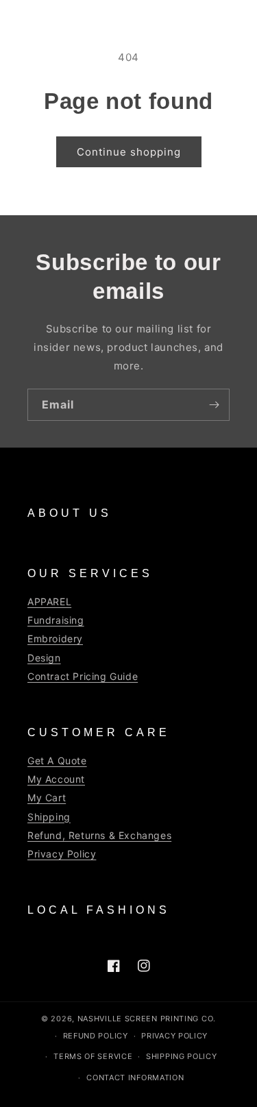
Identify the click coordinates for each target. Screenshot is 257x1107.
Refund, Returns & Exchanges (99, 835)
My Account (56, 779)
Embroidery (55, 638)
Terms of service (92, 1056)
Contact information (135, 1077)
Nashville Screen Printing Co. (146, 1018)
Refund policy (95, 1036)
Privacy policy (174, 1036)
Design (44, 658)
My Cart (46, 797)
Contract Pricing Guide (82, 676)
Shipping (49, 817)
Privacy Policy (61, 854)
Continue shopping (129, 151)
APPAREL (49, 601)
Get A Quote (57, 760)
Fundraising (55, 620)
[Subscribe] (214, 405)
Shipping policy (181, 1056)
